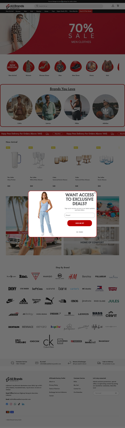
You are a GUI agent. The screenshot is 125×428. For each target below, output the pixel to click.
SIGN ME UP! (79, 223)
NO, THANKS (79, 232)
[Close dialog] (95, 193)
